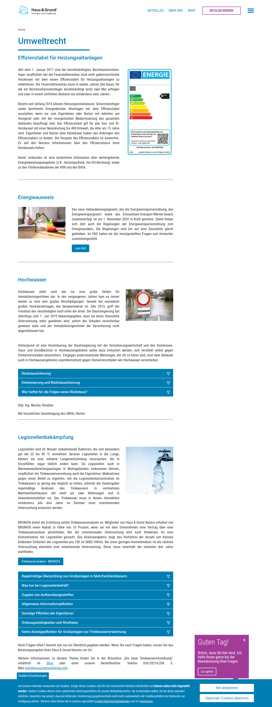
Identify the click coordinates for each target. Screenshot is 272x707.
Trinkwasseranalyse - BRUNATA (40, 561)
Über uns (176, 10)
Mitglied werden (221, 11)
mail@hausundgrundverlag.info (46, 668)
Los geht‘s (207, 671)
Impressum (146, 701)
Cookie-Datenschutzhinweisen (112, 701)
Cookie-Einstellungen (32, 676)
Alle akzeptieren (227, 688)
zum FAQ (80, 248)
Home (21, 29)
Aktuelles (155, 10)
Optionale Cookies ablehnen (226, 698)
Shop (192, 10)
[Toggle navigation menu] (251, 10)
